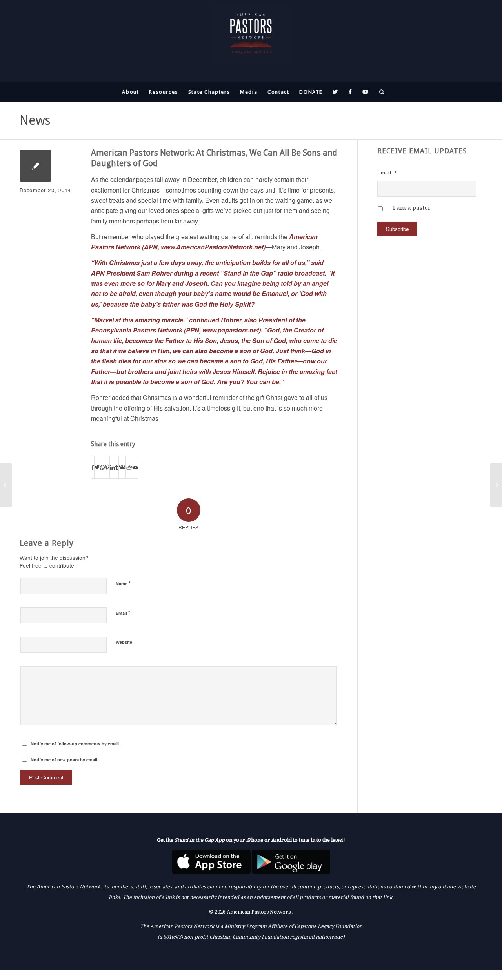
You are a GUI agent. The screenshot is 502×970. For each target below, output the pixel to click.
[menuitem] (130, 92)
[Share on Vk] (122, 467)
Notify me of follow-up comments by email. (75, 744)
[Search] (379, 92)
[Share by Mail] (135, 467)
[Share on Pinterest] (107, 467)
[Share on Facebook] (92, 467)
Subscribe (397, 229)
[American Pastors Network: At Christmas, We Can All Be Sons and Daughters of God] (35, 166)
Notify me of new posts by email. (64, 760)
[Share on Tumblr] (116, 467)
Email (123, 612)
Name (123, 583)
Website (124, 642)
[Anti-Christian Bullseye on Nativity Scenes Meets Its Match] (6, 485)
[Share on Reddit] (129, 467)
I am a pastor (412, 207)
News (35, 120)
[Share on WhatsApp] (102, 467)
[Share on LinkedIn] (112, 467)
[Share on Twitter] (97, 467)
